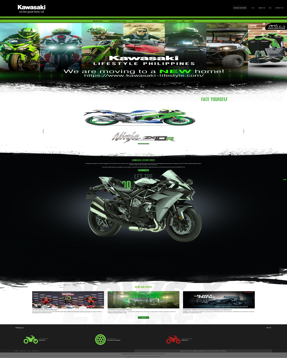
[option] (143, 62)
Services (209, 351)
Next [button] (243, 130)
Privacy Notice (161, 353)
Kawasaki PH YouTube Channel (149, 353)
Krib (183, 21)
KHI (270, 8)
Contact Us (279, 8)
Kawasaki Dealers (202, 351)
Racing (191, 21)
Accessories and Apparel (192, 351)
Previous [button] (43, 130)
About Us (262, 8)
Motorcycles (183, 351)
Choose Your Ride (239, 8)
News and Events (171, 21)
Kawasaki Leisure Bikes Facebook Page (131, 353)
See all (268, 327)
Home (253, 8)
